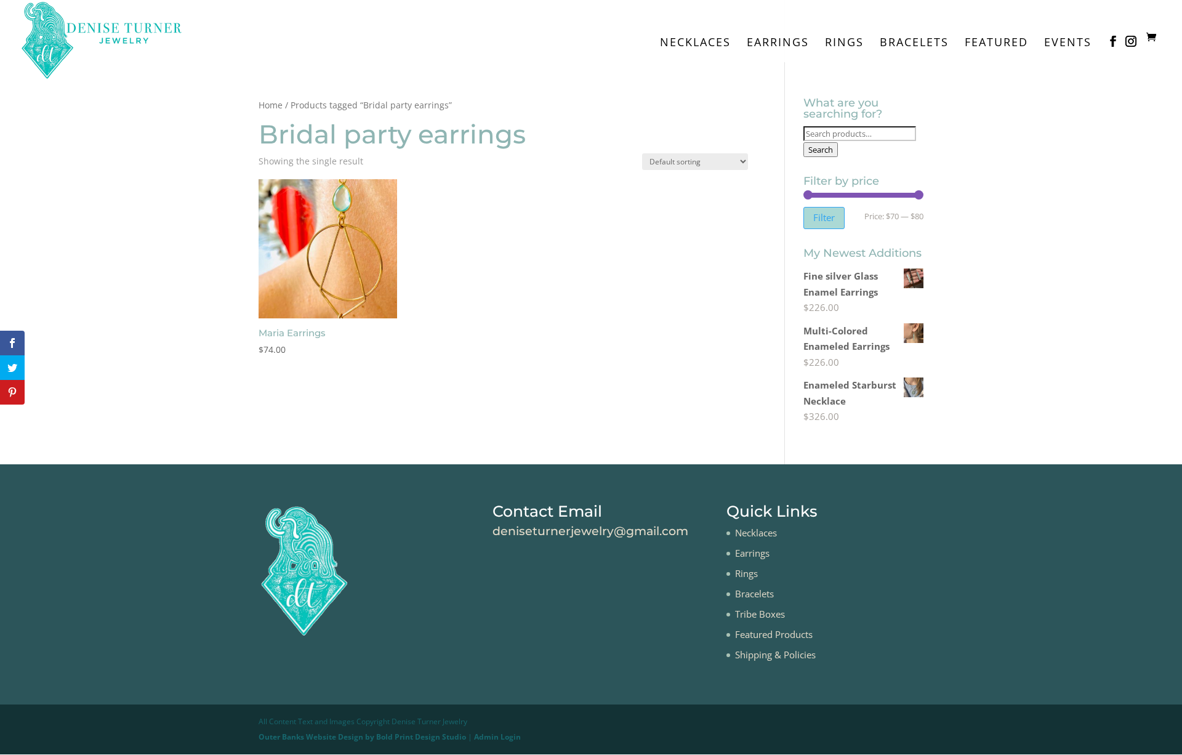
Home (271, 105)
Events (1068, 43)
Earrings (778, 43)
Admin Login (497, 737)
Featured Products (774, 634)
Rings (844, 43)
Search (820, 149)
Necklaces (695, 43)
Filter (824, 217)
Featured (996, 43)
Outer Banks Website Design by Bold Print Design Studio (362, 737)
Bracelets (914, 43)
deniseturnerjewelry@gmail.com (590, 531)
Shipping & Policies (775, 654)
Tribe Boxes (760, 614)
